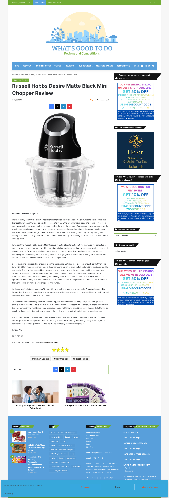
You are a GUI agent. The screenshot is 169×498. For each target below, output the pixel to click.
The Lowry (76, 466)
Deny (117, 487)
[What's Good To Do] (84, 33)
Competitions (123, 66)
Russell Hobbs (81, 359)
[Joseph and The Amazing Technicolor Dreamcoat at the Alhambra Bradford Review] (19, 459)
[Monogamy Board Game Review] (19, 436)
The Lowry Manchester (59, 471)
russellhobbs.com (51, 342)
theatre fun (65, 462)
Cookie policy (8, 494)
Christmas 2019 (56, 437)
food (63, 441)
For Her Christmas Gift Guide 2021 (62, 445)
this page (136, 438)
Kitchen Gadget (41, 359)
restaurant (54, 462)
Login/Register (43, 66)
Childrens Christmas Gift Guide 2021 (63, 433)
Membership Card (104, 66)
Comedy (68, 437)
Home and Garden (27, 75)
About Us (27, 66)
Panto (61, 458)
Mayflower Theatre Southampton (62, 450)
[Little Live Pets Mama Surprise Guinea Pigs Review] (19, 448)
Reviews (70, 66)
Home (16, 66)
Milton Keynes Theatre (58, 454)
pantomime (71, 458)
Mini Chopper (61, 359)
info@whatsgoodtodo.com (101, 453)
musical (53, 458)
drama (76, 437)
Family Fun (54, 441)
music (72, 454)
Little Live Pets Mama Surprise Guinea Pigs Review (36, 447)
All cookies (85, 487)
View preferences (150, 487)
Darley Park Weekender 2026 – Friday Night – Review (68, 2)
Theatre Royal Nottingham (60, 466)
